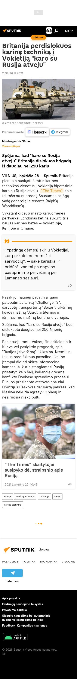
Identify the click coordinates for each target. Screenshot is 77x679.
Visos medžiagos (11, 146)
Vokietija (44, 496)
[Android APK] (15, 637)
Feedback (8, 625)
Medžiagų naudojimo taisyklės (22, 604)
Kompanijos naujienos (32, 625)
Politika (28, 561)
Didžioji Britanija (25, 496)
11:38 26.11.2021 (12, 73)
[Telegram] (60, 132)
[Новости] (37, 132)
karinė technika (12, 504)
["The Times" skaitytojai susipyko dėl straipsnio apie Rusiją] (38, 431)
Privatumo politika (14, 610)
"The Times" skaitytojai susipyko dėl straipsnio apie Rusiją (34, 469)
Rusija (7, 496)
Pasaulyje (10, 561)
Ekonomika (48, 561)
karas (57, 496)
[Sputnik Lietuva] (13, 32)
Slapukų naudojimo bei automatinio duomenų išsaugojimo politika (26, 618)
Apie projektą (11, 598)
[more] (70, 285)
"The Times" (51, 190)
